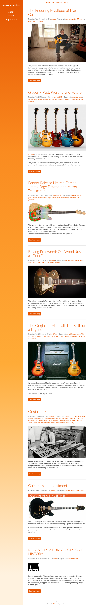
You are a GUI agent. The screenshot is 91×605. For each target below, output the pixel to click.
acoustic (75, 97)
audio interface (80, 416)
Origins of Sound (41, 411)
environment (69, 260)
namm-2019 (57, 97)
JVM (61, 336)
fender (35, 198)
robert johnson (75, 99)
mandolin (61, 99)
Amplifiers (53, 334)
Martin (40, 21)
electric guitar (32, 99)
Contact (11, 15)
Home (48, 2)
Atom (66, 2)
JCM (51, 336)
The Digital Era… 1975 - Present (58, 420)
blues (80, 97)
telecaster (73, 198)
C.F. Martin (80, 19)
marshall (66, 336)
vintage (57, 262)
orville (67, 99)
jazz (50, 99)
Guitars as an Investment (47, 486)
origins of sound (52, 418)
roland (75, 558)
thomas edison (65, 423)
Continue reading (34, 81)
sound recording (73, 418)
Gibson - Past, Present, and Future (55, 92)
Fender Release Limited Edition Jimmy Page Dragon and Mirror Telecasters (52, 187)
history (35, 21)
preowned (50, 262)
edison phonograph (34, 418)
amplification (71, 334)
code (78, 334)
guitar (30, 21)
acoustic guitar (71, 19)
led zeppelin (56, 198)
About (11, 12)
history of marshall (43, 336)
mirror (62, 198)
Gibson (31, 154)
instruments (42, 262)
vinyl (72, 423)
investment (80, 490)
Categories (55, 2)
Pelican (55, 604)
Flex (61, 604)
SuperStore (11, 19)
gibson (40, 99)
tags (61, 2)
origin (75, 336)
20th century (69, 416)
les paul (54, 99)
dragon (73, 195)
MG (71, 336)
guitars (67, 490)
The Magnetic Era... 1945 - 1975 (49, 423)
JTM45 (56, 336)
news (67, 198)
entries (53, 19)
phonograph (63, 418)
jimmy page (47, 198)
